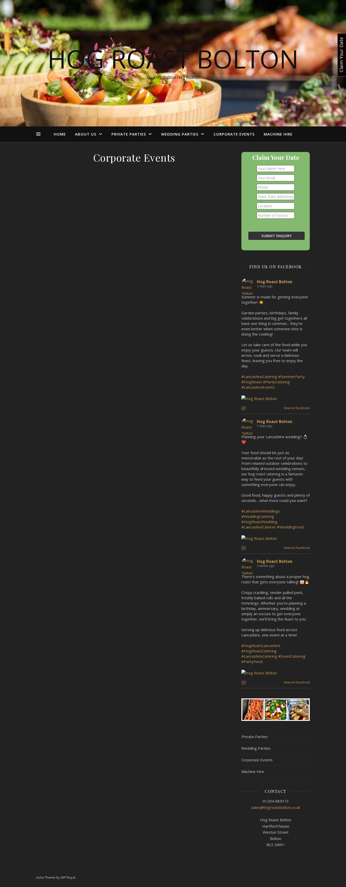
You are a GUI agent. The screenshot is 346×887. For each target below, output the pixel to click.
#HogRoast (251, 381)
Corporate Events (234, 134)
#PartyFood (251, 661)
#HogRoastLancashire (260, 645)
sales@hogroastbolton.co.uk (275, 807)
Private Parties (128, 134)
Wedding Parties (179, 134)
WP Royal (68, 877)
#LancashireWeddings (260, 511)
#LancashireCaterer (258, 526)
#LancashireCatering (259, 376)
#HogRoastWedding (259, 521)
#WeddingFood (290, 526)
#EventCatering (291, 656)
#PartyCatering (276, 381)
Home (60, 134)
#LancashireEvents (258, 387)
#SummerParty (291, 376)
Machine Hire (278, 134)
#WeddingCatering (257, 516)
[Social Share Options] (244, 408)
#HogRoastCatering (259, 650)
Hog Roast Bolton (173, 58)
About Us (85, 134)
